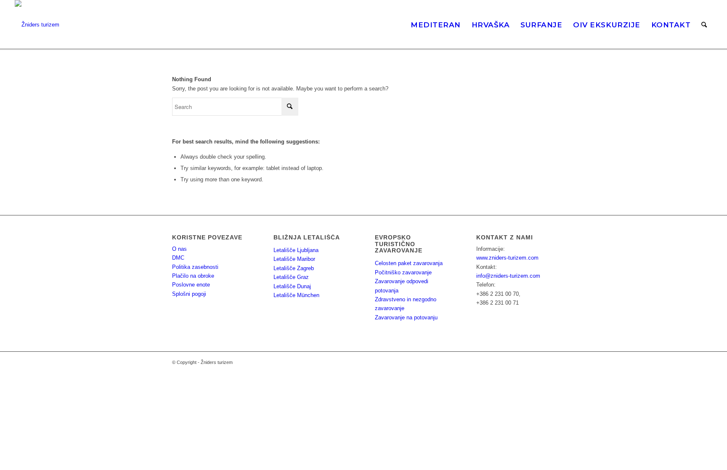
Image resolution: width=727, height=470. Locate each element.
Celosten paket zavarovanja (409, 263)
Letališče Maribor (294, 259)
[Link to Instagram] (523, 362)
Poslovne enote (191, 284)
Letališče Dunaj (292, 286)
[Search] (704, 25)
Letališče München (296, 295)
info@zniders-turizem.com (508, 276)
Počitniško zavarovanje (403, 272)
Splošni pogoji (189, 294)
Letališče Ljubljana (295, 250)
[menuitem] (435, 25)
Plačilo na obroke (193, 276)
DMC (178, 258)
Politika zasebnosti (195, 267)
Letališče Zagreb (293, 268)
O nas (179, 249)
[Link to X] (548, 362)
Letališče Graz (291, 277)
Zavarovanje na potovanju (406, 317)
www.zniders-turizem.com (507, 258)
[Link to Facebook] (536, 362)
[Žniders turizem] (37, 25)
